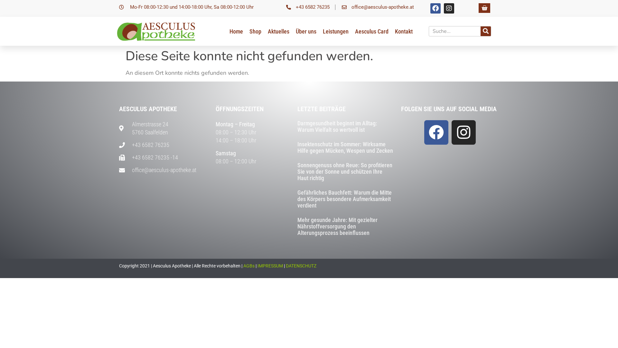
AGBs (249, 265)
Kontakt (404, 31)
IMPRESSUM (270, 265)
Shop (255, 31)
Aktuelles (278, 31)
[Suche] (486, 31)
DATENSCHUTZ (301, 265)
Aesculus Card (372, 31)
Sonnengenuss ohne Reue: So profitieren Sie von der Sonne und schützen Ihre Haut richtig (344, 171)
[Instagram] (449, 8)
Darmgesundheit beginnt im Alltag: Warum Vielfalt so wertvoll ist (337, 126)
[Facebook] (435, 8)
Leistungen (336, 31)
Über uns (306, 31)
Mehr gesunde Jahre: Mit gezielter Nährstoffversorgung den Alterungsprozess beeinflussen (337, 226)
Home (236, 31)
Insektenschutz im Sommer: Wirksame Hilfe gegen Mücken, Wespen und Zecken (345, 147)
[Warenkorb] (484, 8)
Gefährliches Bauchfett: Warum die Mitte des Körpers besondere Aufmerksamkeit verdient (344, 199)
